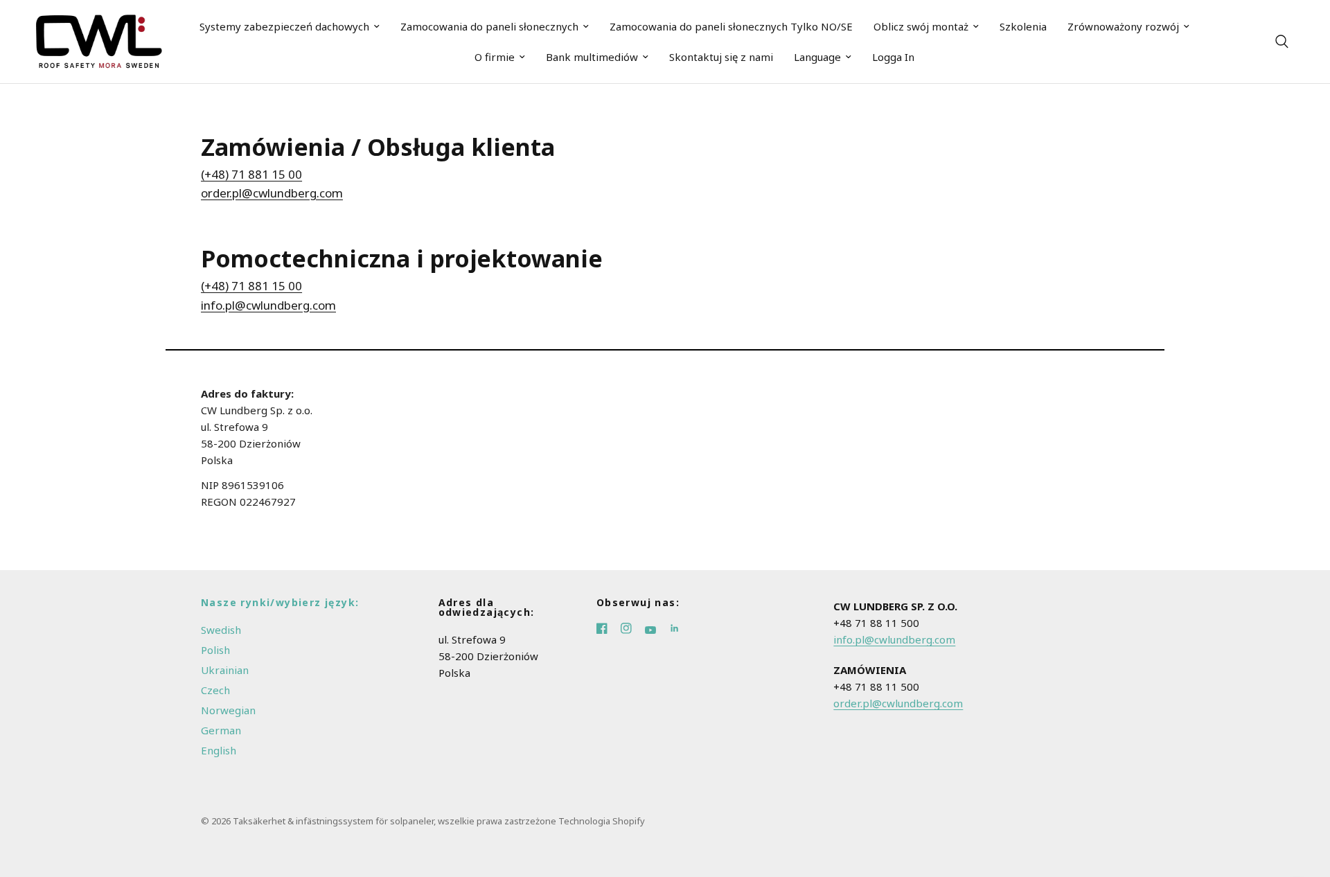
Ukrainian (225, 670)
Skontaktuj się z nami (721, 57)
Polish (215, 650)
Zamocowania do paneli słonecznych (489, 26)
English (218, 750)
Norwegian (228, 710)
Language (817, 57)
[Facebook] (608, 630)
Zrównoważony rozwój (1123, 26)
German (221, 730)
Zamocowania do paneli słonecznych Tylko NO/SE (731, 26)
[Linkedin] (680, 630)
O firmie (495, 57)
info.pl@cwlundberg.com (268, 305)
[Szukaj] (1281, 41)
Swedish (221, 630)
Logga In (893, 57)
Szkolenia (1023, 26)
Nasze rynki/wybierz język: (280, 603)
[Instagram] (633, 630)
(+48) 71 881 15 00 (251, 174)
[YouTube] (657, 630)
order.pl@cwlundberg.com (272, 193)
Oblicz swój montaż (921, 26)
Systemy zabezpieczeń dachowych (284, 26)
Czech (215, 690)
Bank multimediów (592, 57)
